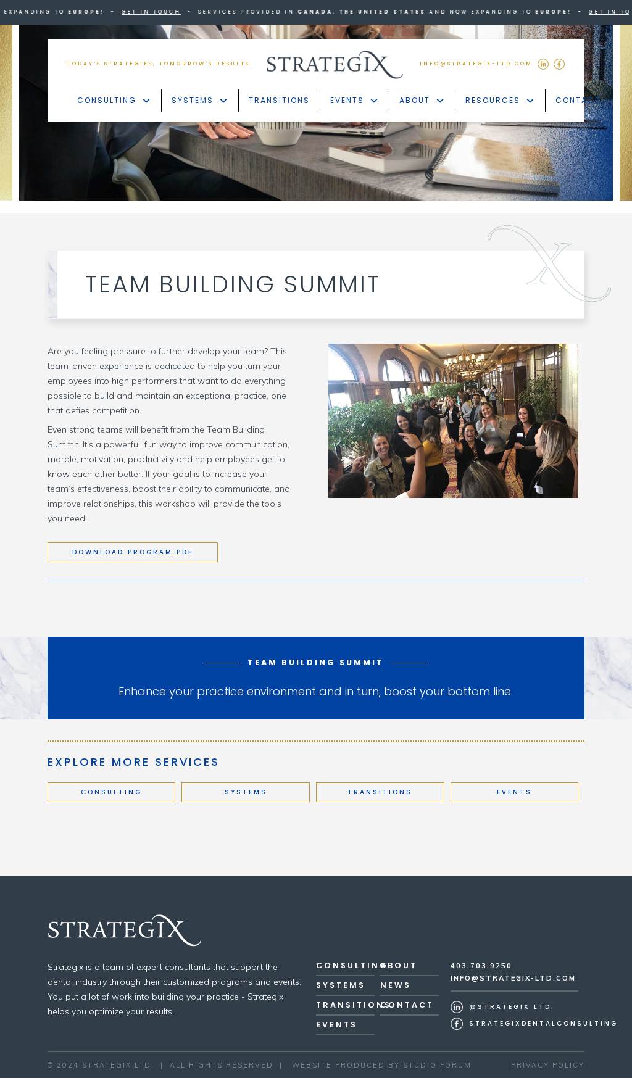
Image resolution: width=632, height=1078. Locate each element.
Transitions (279, 100)
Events (514, 792)
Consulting (111, 792)
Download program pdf (132, 552)
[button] (114, 100)
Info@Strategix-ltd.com (513, 978)
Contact (578, 100)
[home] (335, 64)
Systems (246, 792)
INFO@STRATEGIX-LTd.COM (476, 63)
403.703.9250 (481, 965)
